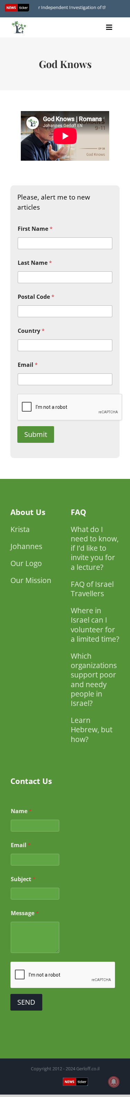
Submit (35, 434)
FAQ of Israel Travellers (92, 588)
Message (25, 913)
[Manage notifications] (113, 1081)
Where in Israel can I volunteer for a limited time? (95, 625)
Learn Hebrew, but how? (91, 729)
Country (31, 331)
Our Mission (30, 580)
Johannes (26, 546)
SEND (26, 1002)
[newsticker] (19, 22)
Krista (20, 529)
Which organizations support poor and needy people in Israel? (94, 679)
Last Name (35, 263)
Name (21, 811)
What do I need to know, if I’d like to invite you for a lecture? (95, 548)
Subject (23, 879)
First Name (35, 229)
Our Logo (26, 563)
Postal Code (36, 297)
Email (28, 365)
